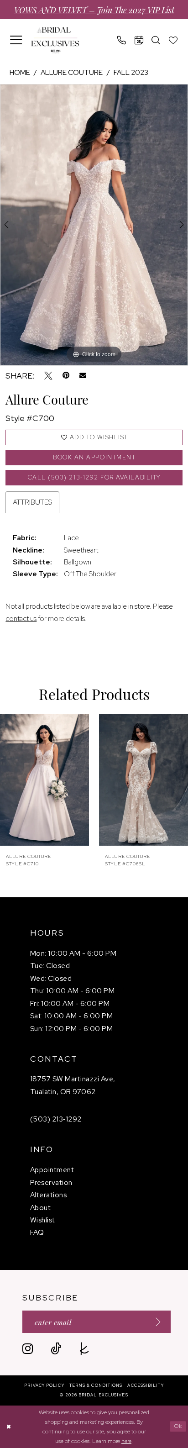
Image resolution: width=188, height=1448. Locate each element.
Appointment (52, 1169)
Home (20, 72)
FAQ (37, 1232)
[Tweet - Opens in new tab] (48, 376)
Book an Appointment (94, 457)
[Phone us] (122, 40)
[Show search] (156, 40)
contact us (21, 618)
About (40, 1207)
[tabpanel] (94, 224)
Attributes (32, 502)
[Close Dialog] (8, 1427)
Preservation (51, 1182)
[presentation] (44, 780)
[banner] (55, 40)
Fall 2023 (131, 72)
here (126, 1441)
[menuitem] (16, 39)
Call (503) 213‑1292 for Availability (94, 477)
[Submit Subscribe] (154, 1322)
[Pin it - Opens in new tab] (66, 376)
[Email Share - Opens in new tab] (82, 375)
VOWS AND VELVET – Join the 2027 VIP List (94, 9)
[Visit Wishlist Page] (173, 40)
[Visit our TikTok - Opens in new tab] (56, 1349)
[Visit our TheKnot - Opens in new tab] (84, 1349)
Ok (178, 1426)
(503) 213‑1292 (56, 1119)
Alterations (48, 1195)
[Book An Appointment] (139, 40)
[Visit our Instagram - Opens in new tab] (27, 1349)
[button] (16, 39)
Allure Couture (72, 72)
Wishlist (42, 1220)
